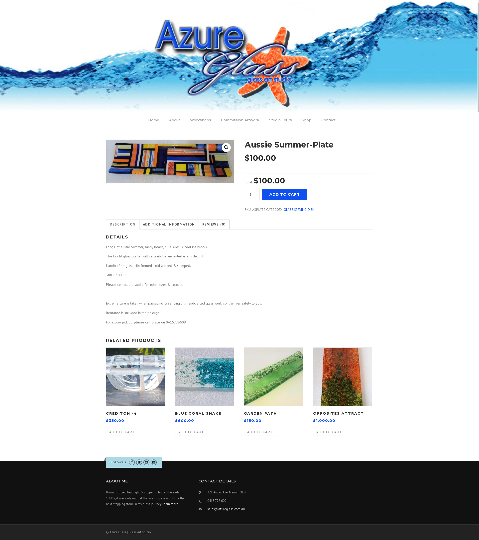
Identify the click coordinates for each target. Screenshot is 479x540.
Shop (306, 120)
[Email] (154, 462)
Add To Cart (284, 194)
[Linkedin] (139, 462)
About (174, 120)
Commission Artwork (240, 120)
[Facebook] (132, 462)
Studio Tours (280, 120)
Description (123, 224)
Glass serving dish (299, 210)
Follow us (118, 462)
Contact (328, 120)
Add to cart (122, 432)
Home (153, 120)
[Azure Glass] (239, 55)
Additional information (169, 224)
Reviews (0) (214, 224)
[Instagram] (146, 462)
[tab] (122, 225)
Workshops (200, 120)
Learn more (170, 504)
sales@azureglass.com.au (226, 509)
